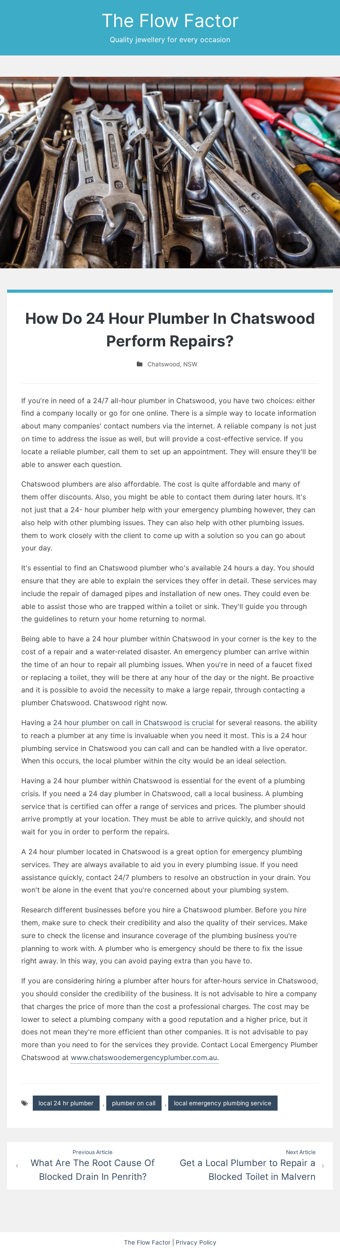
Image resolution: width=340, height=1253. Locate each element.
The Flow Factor (170, 20)
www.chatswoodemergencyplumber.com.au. (145, 1057)
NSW (190, 364)
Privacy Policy (196, 1242)
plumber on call (133, 1103)
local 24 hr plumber (66, 1103)
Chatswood (163, 364)
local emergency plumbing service (222, 1103)
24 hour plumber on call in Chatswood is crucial (133, 722)
